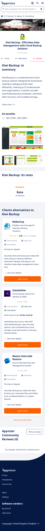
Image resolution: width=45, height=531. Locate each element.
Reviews (39, 58)
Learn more (23, 279)
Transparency (7, 480)
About (4, 492)
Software (5, 497)
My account (6, 508)
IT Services (10, 16)
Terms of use (6, 484)
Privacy (4, 475)
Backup (19, 16)
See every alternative (23, 420)
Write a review (34, 432)
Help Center (6, 513)
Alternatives (22, 58)
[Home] (2, 16)
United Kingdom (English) (24, 523)
